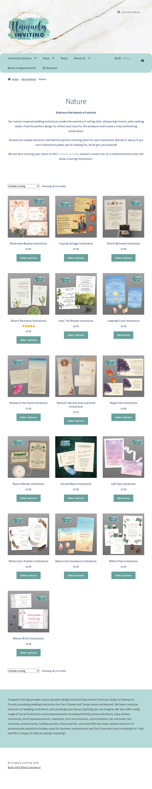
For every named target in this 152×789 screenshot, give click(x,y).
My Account (50, 68)
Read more (123, 335)
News (64, 58)
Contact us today (68, 154)
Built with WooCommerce (24, 767)
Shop (46, 58)
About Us (79, 58)
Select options (28, 258)
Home (15, 79)
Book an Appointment (22, 68)
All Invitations (29, 79)
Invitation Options (20, 58)
